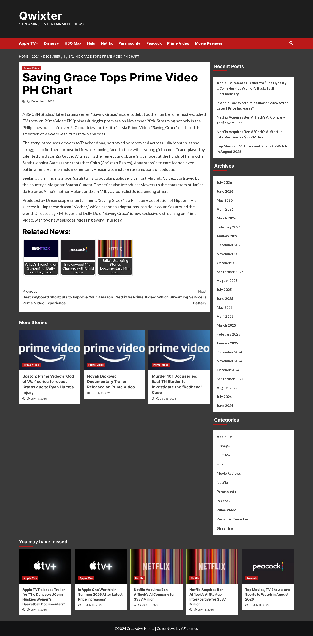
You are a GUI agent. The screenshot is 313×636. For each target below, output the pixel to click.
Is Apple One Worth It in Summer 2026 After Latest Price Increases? (252, 105)
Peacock (154, 43)
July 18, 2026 (39, 398)
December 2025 (229, 245)
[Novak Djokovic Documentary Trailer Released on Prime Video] (114, 350)
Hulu (91, 43)
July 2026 (224, 182)
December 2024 (229, 352)
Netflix (107, 43)
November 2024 (229, 361)
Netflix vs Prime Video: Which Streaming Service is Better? (160, 297)
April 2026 (225, 209)
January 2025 (227, 343)
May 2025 (225, 307)
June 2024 (225, 405)
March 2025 (226, 325)
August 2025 (227, 281)
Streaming (225, 528)
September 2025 (230, 272)
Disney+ (51, 43)
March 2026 (226, 218)
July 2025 (224, 289)
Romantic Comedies (232, 519)
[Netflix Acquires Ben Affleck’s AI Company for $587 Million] (156, 566)
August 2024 (227, 388)
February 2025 (228, 334)
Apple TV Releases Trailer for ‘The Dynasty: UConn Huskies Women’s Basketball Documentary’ (252, 88)
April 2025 (225, 316)
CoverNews (166, 628)
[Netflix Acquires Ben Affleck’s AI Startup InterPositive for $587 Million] (212, 566)
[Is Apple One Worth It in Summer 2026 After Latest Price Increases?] (101, 566)
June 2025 (225, 298)
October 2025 (228, 263)
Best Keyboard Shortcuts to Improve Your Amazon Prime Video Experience (67, 297)
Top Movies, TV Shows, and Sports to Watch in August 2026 (252, 149)
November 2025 (229, 254)
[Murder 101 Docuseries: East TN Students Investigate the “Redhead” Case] (179, 350)
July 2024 (224, 397)
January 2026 (227, 236)
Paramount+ (129, 43)
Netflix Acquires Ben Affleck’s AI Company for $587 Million (251, 120)
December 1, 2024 (42, 101)
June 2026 (225, 191)
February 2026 (228, 227)
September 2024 (230, 379)
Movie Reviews (208, 43)
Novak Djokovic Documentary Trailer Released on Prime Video (111, 382)
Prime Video (178, 43)
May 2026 (225, 200)
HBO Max (73, 43)
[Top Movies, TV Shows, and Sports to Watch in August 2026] (268, 566)
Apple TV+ (28, 43)
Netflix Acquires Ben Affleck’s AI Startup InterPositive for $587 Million (250, 134)
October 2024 (228, 370)
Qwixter (40, 15)
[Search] (291, 43)
